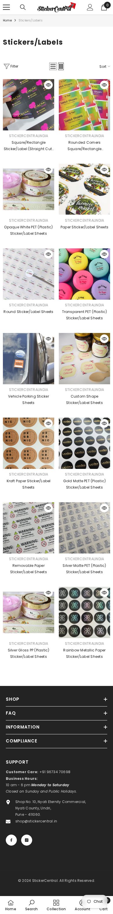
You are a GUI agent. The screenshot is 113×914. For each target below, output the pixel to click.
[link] (31, 905)
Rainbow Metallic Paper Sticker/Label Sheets (84, 653)
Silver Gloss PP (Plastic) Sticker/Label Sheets (29, 653)
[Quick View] (48, 85)
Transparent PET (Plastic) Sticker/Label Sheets (84, 315)
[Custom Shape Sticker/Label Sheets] (84, 358)
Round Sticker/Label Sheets (28, 311)
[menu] (6, 7)
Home (7, 20)
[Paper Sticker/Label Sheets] (84, 189)
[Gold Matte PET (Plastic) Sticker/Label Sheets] (84, 443)
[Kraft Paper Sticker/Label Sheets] (28, 443)
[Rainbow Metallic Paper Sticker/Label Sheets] (84, 612)
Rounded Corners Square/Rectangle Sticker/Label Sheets (84, 146)
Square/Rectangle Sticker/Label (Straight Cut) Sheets (29, 146)
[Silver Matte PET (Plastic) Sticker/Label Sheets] (84, 528)
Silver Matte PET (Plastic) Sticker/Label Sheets (84, 568)
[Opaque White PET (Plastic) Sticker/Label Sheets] (28, 189)
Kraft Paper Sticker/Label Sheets (29, 484)
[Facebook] (11, 840)
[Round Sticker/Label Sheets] (28, 274)
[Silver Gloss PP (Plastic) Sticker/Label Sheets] (28, 612)
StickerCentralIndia (28, 135)
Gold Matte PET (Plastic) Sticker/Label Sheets (84, 484)
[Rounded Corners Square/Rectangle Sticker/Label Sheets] (84, 104)
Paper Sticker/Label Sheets (84, 227)
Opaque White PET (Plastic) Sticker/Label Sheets (28, 230)
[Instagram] (26, 840)
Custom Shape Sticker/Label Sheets (84, 399)
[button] (53, 66)
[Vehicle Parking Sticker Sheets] (28, 358)
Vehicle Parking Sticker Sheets (28, 399)
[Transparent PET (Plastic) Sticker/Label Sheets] (84, 274)
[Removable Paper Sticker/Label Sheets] (28, 528)
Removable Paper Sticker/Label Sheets (28, 568)
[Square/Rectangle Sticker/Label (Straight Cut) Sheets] (28, 104)
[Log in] (90, 7)
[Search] (22, 7)
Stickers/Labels (31, 20)
